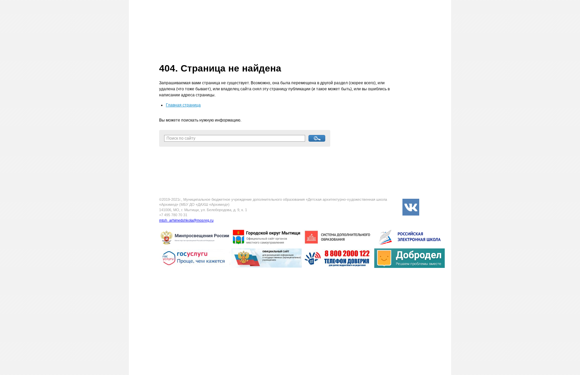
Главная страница (183, 105)
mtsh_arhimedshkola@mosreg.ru (186, 220)
